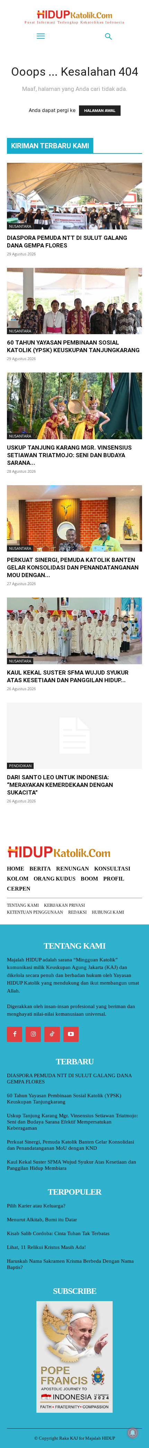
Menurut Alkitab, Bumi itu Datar (42, 1219)
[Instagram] (33, 1034)
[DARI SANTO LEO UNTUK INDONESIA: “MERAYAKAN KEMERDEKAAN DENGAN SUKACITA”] (74, 736)
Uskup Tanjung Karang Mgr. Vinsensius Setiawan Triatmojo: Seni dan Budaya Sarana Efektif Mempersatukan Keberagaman (72, 1122)
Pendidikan (20, 765)
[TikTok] (52, 1034)
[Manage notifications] (132, 1432)
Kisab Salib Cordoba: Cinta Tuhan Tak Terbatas (58, 1233)
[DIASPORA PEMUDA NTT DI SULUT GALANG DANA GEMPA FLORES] (74, 196)
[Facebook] (14, 1034)
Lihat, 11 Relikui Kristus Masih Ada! (46, 1247)
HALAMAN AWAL (99, 110)
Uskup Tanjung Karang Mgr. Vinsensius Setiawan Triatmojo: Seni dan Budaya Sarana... (69, 455)
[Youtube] (71, 1034)
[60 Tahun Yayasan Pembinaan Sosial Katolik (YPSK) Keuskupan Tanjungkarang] (74, 301)
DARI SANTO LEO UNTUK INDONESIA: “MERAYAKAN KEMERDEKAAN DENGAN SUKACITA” (60, 785)
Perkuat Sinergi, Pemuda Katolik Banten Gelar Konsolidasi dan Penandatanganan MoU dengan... (73, 567)
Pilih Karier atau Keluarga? (36, 1206)
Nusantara (20, 226)
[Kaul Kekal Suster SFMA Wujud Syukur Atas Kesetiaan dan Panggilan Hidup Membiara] (74, 631)
